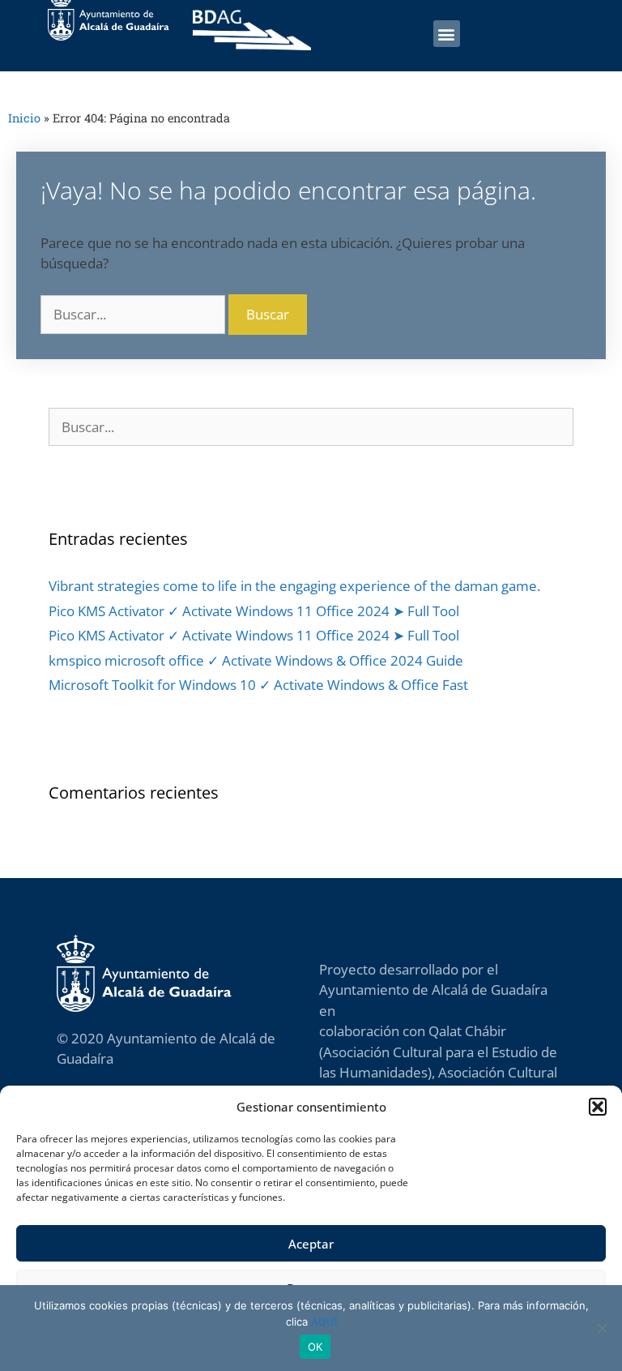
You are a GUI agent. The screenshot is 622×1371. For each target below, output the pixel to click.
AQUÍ (324, 1321)
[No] (602, 1328)
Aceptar (311, 1244)
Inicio (24, 118)
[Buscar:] (134, 314)
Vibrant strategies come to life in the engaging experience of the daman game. (294, 585)
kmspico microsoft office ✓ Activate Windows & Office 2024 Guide (256, 660)
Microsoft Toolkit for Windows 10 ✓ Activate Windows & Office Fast (258, 684)
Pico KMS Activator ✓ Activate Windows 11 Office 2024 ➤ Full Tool (254, 611)
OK (315, 1346)
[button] (598, 1107)
